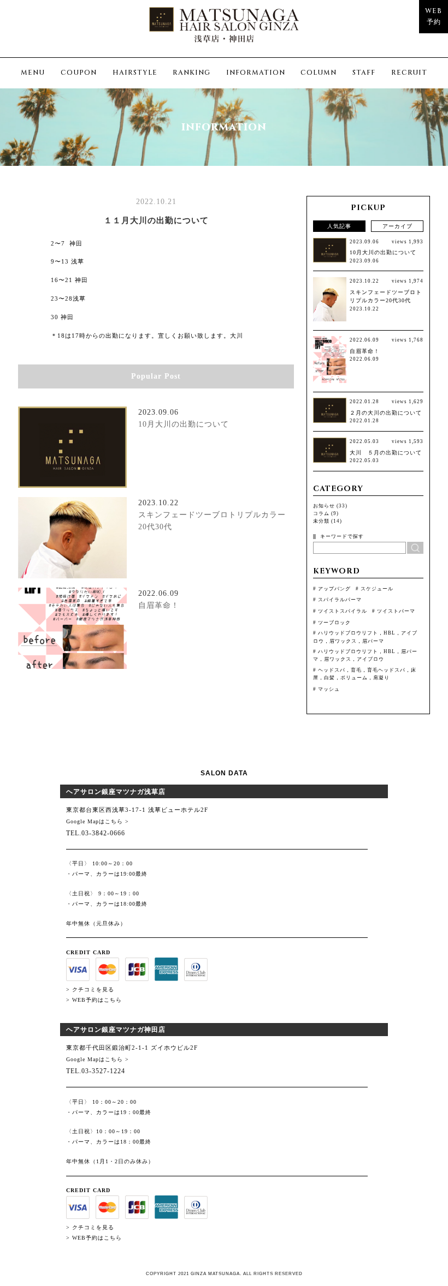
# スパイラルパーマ (337, 599)
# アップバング (332, 588)
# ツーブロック (332, 622)
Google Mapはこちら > (97, 821)
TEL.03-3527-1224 (95, 1071)
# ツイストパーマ (393, 611)
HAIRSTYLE (135, 72)
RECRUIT (409, 72)
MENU (33, 72)
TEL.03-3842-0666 (95, 833)
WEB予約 (433, 17)
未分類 (321, 521)
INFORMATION (255, 72)
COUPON (79, 72)
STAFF (363, 72)
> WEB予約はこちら (94, 1000)
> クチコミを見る (90, 989)
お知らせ (324, 506)
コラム (321, 513)
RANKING (191, 72)
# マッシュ (326, 689)
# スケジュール (374, 588)
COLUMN (318, 72)
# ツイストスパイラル (340, 611)
